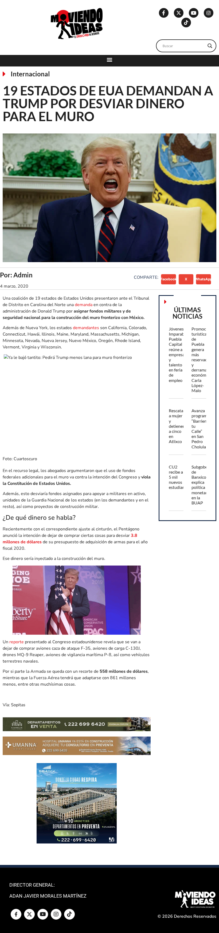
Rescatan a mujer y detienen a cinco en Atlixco (177, 426)
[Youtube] (193, 13)
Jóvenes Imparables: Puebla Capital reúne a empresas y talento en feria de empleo (179, 354)
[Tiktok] (186, 22)
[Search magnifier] (210, 46)
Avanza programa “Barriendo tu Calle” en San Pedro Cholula (201, 428)
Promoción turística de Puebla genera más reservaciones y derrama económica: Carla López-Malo (204, 359)
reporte (16, 642)
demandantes (86, 328)
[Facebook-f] (164, 13)
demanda (83, 305)
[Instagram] (208, 13)
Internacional (30, 74)
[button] (109, 59)
